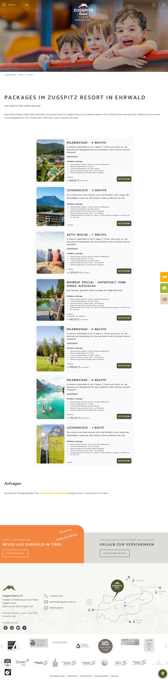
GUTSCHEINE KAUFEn (114, 553)
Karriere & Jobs (9, 616)
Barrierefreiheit (101, 676)
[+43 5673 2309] (154, 5)
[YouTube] (18, 628)
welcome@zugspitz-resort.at (62, 602)
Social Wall (32, 613)
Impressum (72, 676)
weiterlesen (72, 156)
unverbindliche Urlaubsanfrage (53, 493)
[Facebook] (5, 628)
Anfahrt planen (56, 608)
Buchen (16, 613)
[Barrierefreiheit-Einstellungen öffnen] (163, 673)
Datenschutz (86, 676)
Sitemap (114, 676)
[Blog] (24, 628)
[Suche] (164, 5)
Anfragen (6, 613)
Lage (23, 613)
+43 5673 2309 (56, 596)
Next (166, 646)
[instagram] (12, 628)
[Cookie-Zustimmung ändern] (8, 672)
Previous (2, 646)
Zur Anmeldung (15, 553)
